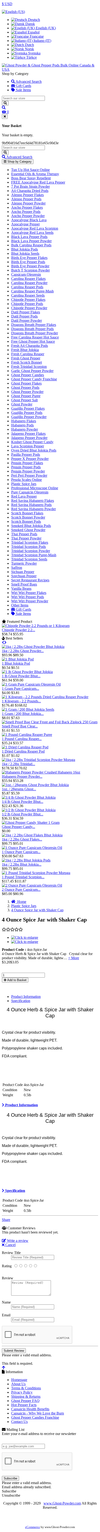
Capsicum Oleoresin (26, 274)
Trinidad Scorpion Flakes (29, 542)
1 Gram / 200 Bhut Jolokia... (23, 714)
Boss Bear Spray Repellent (31, 178)
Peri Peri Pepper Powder (29, 475)
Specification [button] (14, 1191)
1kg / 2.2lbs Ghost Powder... (23, 651)
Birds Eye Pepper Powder (30, 266)
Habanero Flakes (23, 421)
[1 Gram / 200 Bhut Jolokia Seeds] (28, 709)
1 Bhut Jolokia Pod (16, 663)
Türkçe (31, 57)
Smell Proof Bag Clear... (20, 726)
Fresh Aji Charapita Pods (29, 346)
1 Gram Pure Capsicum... (20, 689)
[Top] (3, 1368)
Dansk (29, 24)
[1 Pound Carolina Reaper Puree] (27, 735)
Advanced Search (28, 82)
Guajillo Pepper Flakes (28, 408)
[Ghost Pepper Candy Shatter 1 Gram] (31, 823)
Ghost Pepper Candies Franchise (35, 1417)
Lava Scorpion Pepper (27, 446)
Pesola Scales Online (26, 480)
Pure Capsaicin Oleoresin (29, 492)
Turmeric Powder (24, 563)
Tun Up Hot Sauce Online (30, 170)
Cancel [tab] (10, 1245)
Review (7, 1278)
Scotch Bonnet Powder (28, 517)
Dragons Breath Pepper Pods (32, 329)
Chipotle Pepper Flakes (28, 300)
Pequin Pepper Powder (28, 471)
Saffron (16, 568)
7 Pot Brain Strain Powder (30, 186)
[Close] (5, 116)
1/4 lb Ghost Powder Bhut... (22, 802)
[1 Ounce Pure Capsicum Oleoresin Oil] (32, 848)
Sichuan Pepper (22, 572)
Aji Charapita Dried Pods (29, 191)
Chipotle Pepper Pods (27, 304)
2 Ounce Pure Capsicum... (21, 890)
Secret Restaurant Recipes (30, 580)
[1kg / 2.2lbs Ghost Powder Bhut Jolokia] (33, 647)
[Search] (5, 103)
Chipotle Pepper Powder (29, 308)
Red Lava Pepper (24, 496)
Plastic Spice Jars (23, 484)
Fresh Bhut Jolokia (25, 350)
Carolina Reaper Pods (27, 287)
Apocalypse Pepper (25, 224)
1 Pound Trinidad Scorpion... (23, 877)
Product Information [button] (21, 1105)
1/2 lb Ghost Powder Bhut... (22, 814)
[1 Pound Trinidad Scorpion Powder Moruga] (36, 873)
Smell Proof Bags (24, 584)
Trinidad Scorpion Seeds (29, 559)
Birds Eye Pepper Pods (28, 262)
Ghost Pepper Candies (27, 375)
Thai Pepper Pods (24, 534)
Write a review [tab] (17, 1241)
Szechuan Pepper (24, 576)
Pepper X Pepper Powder (30, 459)
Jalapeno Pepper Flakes (28, 434)
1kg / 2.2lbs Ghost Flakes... (22, 839)
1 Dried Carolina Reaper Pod (23, 751)
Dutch (29, 45)
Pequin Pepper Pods (26, 467)
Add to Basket (17, 980)
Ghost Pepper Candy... (18, 827)
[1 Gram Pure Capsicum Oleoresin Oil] (31, 684)
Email (6, 1315)
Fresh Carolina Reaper (27, 354)
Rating (7, 1266)
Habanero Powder (24, 429)
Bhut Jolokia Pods (24, 249)
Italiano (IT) (42, 41)
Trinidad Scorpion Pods (28, 547)
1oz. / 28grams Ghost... (19, 789)
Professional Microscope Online (34, 488)
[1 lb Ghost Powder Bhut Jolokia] (27, 672)
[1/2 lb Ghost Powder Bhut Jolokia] (29, 810)
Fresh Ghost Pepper (25, 358)
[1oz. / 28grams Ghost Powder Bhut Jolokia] (35, 785)
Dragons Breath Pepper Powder (34, 333)
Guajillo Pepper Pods (26, 413)
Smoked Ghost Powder (28, 530)
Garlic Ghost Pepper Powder (32, 371)
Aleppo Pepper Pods (26, 199)
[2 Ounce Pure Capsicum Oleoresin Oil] (32, 885)
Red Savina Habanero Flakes (32, 501)
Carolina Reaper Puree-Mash (32, 291)
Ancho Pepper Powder (28, 216)
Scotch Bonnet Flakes (27, 513)
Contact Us (19, 1422)
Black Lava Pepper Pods (29, 237)
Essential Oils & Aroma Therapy (35, 174)
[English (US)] (13, 12)
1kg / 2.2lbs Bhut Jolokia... (21, 864)
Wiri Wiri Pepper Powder (29, 601)
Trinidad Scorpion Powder (30, 551)
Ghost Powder (21, 404)
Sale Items (23, 90)
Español (33, 32)
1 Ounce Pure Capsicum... (21, 852)
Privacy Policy (22, 1392)
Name (6, 1302)
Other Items (19, 605)
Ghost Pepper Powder (27, 392)
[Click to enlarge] (24, 937)
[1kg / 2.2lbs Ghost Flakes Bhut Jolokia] (32, 835)
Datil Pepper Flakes (25, 312)
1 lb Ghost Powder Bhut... (21, 676)
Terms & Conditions (26, 1388)
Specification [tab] (20, 1001)
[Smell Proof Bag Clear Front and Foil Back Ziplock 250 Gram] (49, 722)
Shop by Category (19, 161)
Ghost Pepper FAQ (25, 1401)
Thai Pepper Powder (26, 538)
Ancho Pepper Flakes (27, 207)
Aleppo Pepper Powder (28, 203)
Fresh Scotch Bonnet (26, 362)
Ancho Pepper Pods (25, 212)
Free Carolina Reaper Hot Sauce (35, 337)
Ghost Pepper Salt (24, 400)
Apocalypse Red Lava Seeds (32, 233)
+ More (73, 958)
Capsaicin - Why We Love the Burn (37, 1413)
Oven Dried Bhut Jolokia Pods (33, 450)
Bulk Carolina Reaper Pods (31, 245)
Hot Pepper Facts (24, 1405)
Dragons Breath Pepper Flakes (33, 325)
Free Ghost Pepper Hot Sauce (33, 341)
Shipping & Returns (25, 1396)
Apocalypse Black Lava (29, 220)
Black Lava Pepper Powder (31, 241)
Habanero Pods (22, 425)
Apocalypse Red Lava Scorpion (34, 228)
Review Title (11, 1253)
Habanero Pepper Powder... (22, 776)
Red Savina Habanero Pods (31, 505)
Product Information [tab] (26, 997)
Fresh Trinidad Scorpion (29, 367)
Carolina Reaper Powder (29, 283)
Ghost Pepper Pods (25, 387)
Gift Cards (23, 86)
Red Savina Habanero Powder (33, 509)
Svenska (33, 53)
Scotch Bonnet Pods (26, 521)
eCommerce (32, 1527)
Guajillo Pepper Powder (29, 417)
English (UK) (45, 28)
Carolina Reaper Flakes (28, 279)
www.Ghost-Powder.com (62, 1503)
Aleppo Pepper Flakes (27, 195)
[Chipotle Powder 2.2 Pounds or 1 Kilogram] (36, 626)
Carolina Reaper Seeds (28, 295)
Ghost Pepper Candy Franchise (34, 379)
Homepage (19, 1380)
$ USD (7, 4)
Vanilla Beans (21, 588)
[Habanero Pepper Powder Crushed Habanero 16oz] (41, 772)
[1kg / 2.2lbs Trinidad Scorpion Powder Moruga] (38, 760)
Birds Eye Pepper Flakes (29, 258)
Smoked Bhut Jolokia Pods (31, 526)
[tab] (50, 1105)
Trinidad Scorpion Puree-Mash (33, 555)
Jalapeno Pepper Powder (29, 438)
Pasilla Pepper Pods (25, 454)
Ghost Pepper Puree (25, 396)
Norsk (29, 49)
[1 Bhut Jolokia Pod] (18, 659)
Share (6, 1220)
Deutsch (33, 20)
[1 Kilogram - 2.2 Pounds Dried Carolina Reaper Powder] (45, 697)
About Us (18, 1384)
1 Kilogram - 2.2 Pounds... (21, 701)
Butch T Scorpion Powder (30, 270)
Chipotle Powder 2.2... (18, 630)
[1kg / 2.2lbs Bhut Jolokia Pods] (26, 860)
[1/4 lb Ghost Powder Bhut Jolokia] (29, 797)
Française (36, 36)
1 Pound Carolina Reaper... (22, 739)
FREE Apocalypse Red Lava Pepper (38, 182)
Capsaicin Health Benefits (30, 1409)
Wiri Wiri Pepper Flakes (28, 593)
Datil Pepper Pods (24, 316)
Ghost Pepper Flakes (26, 383)
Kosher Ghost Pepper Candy (32, 442)
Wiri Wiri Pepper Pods (27, 597)
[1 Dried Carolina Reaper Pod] (25, 747)
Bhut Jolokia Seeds (25, 253)
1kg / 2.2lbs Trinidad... (18, 764)
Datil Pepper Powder (26, 320)
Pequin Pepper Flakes (27, 463)
